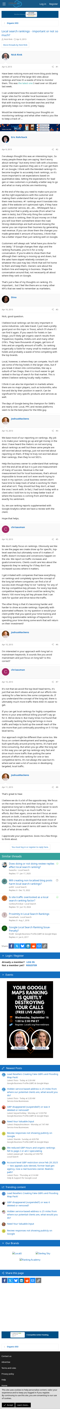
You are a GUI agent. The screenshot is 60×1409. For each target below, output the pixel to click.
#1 (57, 66)
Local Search (23, 870)
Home (4, 1385)
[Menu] (4, 4)
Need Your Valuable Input (20, 1121)
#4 (57, 430)
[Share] (53, 67)
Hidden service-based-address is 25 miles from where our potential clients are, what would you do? (32, 1092)
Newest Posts (14, 1068)
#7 (57, 681)
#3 (57, 309)
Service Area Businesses (18, 1101)
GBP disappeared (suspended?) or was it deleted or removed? (28, 1108)
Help (4, 1379)
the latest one (25, 83)
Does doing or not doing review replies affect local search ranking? (31, 865)
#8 (57, 787)
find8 (11, 933)
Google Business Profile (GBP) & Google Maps (36, 933)
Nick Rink (8, 39)
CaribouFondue (16, 903)
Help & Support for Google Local (22, 1177)
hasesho (13, 870)
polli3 (11, 887)
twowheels (14, 917)
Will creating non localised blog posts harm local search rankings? (30, 882)
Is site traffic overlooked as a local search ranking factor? (28, 898)
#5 (57, 539)
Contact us (6, 1356)
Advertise (6, 1362)
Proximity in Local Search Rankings (29, 914)
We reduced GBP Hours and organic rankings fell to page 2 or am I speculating (31, 1149)
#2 (57, 149)
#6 (57, 644)
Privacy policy (8, 1373)
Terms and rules (9, 1368)
